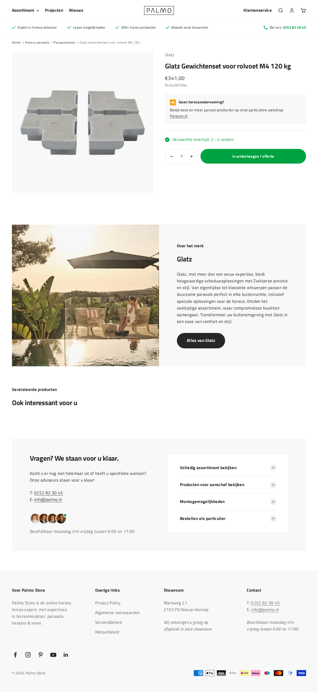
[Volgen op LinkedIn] (66, 654)
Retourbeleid (107, 632)
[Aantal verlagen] (171, 156)
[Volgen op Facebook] (15, 654)
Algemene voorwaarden (117, 612)
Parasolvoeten (64, 42)
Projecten (54, 10)
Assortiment (23, 10)
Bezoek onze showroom (189, 27)
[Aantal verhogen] (191, 156)
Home (16, 42)
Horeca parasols (37, 42)
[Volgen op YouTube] (53, 654)
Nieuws (76, 10)
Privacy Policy (108, 603)
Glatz (170, 55)
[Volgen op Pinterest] (40, 654)
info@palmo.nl (48, 499)
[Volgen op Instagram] (28, 654)
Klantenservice (257, 10)
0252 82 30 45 (48, 493)
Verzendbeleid (108, 622)
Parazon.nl (178, 116)
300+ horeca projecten (138, 27)
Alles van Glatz (201, 340)
